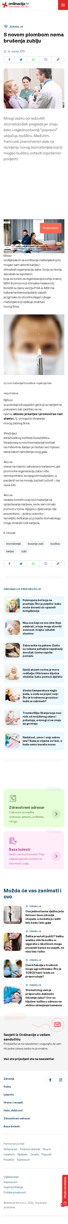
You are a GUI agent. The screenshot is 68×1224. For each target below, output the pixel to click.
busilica (55, 543)
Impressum (10, 1182)
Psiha (7, 1086)
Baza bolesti (12, 1126)
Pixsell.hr (9, 1159)
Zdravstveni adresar (17, 1118)
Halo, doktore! (13, 1110)
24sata (34, 1154)
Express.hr (23, 1159)
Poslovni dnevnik (30, 1149)
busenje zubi (35, 543)
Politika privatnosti (15, 1192)
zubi (23, 551)
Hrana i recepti (13, 1102)
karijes (10, 551)
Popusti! (47, 1154)
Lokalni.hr (9, 1154)
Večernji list (10, 1149)
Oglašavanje (11, 1176)
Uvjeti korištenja (13, 1187)
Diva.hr (47, 1149)
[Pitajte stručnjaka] (65, 1190)
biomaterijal (13, 543)
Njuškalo (23, 1154)
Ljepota (9, 1094)
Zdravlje (9, 1078)
